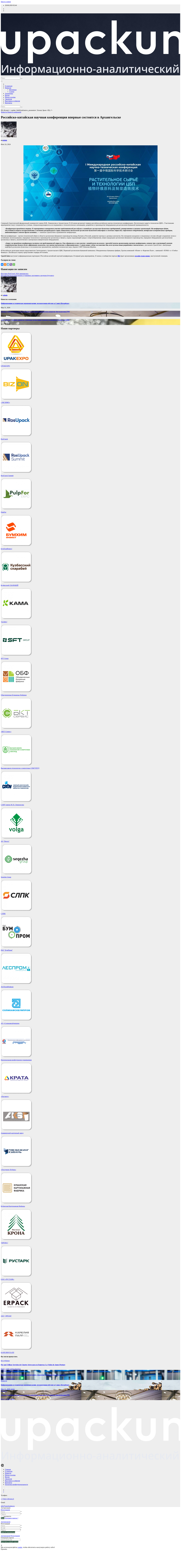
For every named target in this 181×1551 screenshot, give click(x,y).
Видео (7, 95)
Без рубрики (5, 1361)
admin (5, 140)
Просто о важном (7, 1371)
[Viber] (11, 264)
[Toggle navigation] (2, 81)
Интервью (13, 90)
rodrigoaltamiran (15, 1369)
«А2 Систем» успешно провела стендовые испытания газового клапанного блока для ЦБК (35, 320)
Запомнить (7, 1516)
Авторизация (5, 1522)
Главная (8, 1469)
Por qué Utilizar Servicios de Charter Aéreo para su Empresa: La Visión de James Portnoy (33, 1365)
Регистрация (5, 1510)
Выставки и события (12, 101)
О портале (8, 86)
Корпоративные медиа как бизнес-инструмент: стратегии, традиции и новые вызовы (33, 1375)
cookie (20, 1547)
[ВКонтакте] (2, 264)
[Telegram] (8, 264)
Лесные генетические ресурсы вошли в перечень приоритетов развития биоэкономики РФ (35, 312)
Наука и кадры (10, 97)
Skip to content (6, 2)
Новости (8, 88)
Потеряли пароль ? (11, 1518)
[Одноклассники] (5, 264)
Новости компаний (14, 112)
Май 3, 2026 (5, 1369)
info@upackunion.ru (8, 1506)
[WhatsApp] (14, 264)
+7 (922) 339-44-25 (7, 1499)
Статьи (11, 91)
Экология (8, 99)
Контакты (8, 103)
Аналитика (9, 93)
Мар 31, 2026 (5, 1379)
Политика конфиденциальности (16, 1484)
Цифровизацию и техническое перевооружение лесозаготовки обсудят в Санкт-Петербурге (35, 303)
